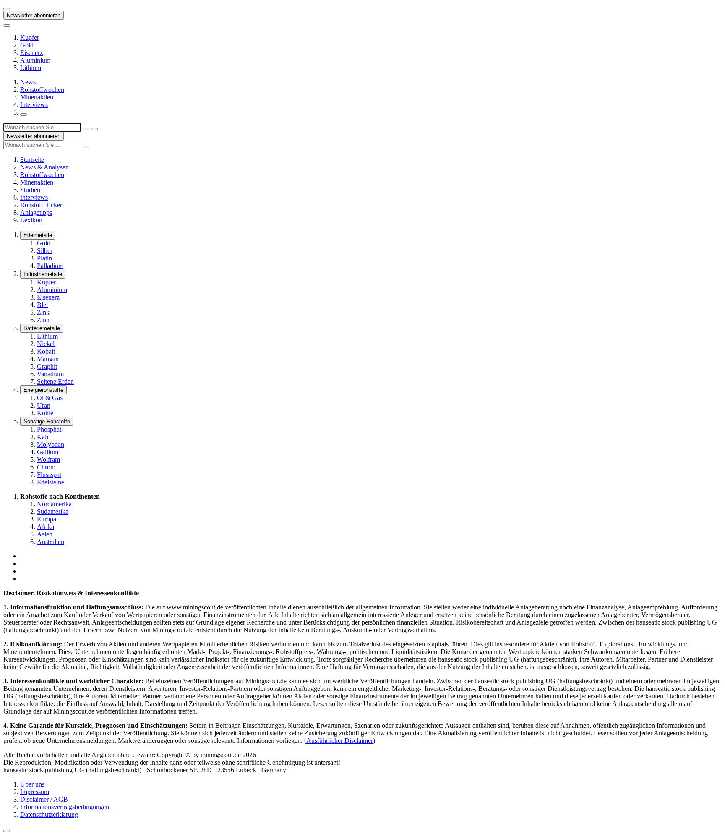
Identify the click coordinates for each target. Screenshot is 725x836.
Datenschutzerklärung (49, 814)
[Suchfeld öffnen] (23, 114)
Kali (42, 436)
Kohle (45, 413)
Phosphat (49, 429)
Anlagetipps (36, 212)
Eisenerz (31, 52)
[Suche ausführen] (94, 129)
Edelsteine (50, 482)
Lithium (30, 67)
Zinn (43, 319)
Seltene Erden (55, 381)
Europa (46, 519)
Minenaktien (36, 97)
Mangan (48, 358)
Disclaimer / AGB (44, 799)
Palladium (50, 265)
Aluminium (35, 60)
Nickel (46, 343)
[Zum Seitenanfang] (6, 831)
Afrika (45, 526)
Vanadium (50, 374)
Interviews (34, 104)
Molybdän (50, 444)
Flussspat (49, 474)
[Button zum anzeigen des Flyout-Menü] (6, 9)
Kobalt (46, 351)
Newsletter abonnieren (33, 15)
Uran (43, 405)
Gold (27, 45)
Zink (43, 312)
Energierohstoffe (43, 390)
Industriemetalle (42, 274)
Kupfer (29, 37)
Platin (44, 258)
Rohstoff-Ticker (41, 204)
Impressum (34, 791)
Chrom (46, 467)
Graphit (47, 366)
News (28, 82)
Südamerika (52, 511)
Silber (44, 250)
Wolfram (48, 459)
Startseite (32, 159)
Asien (44, 534)
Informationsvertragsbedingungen (64, 806)
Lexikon (31, 220)
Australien (50, 541)
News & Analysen (44, 167)
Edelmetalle (37, 235)
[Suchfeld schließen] (86, 129)
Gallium (47, 452)
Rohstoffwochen (42, 89)
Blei (42, 304)
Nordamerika (54, 504)
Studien (30, 189)
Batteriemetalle (41, 328)
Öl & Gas (50, 397)
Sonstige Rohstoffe (46, 421)
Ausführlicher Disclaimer (339, 740)
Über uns (32, 784)
